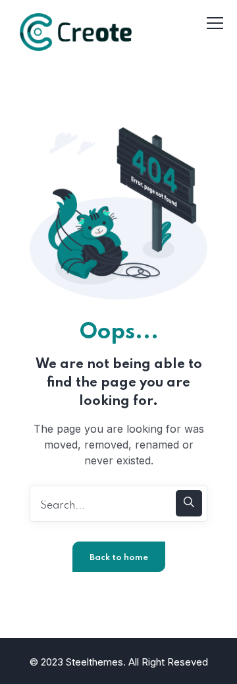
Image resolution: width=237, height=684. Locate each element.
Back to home (119, 557)
